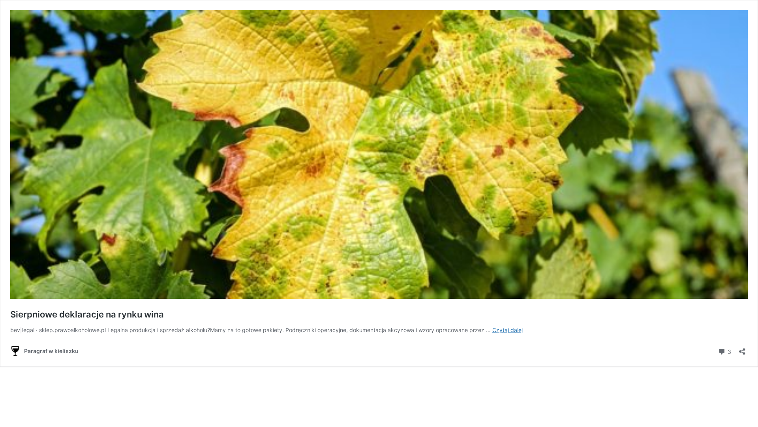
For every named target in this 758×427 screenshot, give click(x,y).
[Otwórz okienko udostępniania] (742, 349)
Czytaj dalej (507, 330)
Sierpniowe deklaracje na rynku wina (87, 314)
